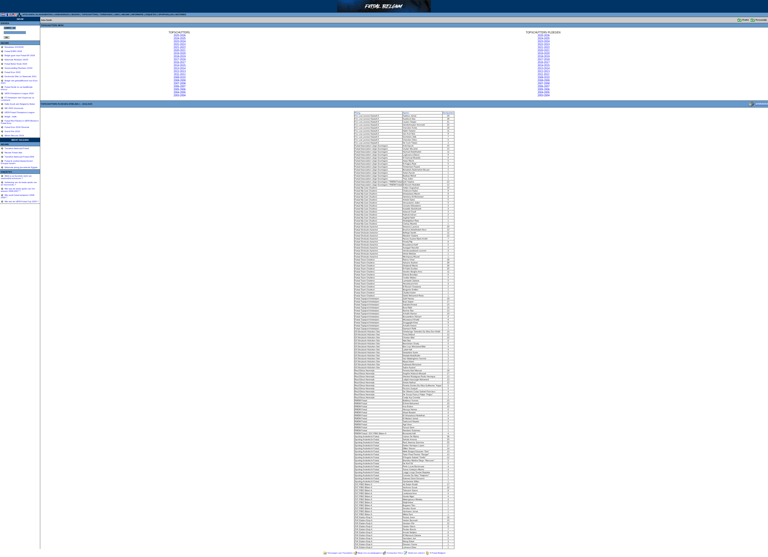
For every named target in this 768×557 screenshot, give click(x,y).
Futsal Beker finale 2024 (15, 64)
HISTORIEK (180, 14)
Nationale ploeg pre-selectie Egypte (21, 167)
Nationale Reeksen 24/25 (16, 60)
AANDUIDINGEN (62, 14)
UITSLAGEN (28, 14)
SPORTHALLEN (165, 14)
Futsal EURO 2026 (13, 51)
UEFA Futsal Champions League (19, 112)
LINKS (117, 14)
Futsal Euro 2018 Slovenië (16, 127)
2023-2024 (180, 41)
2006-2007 (180, 86)
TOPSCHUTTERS (90, 14)
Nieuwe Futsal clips (13, 152)
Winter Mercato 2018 (14, 135)
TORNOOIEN (106, 14)
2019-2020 (180, 53)
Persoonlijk (761, 20)
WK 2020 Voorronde (13, 108)
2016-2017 (180, 62)
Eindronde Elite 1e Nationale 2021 (20, 76)
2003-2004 (180, 95)
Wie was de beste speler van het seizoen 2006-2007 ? (18, 190)
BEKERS (75, 14)
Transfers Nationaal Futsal (16, 148)
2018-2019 (180, 56)
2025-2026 (180, 35)
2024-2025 (180, 38)
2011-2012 (180, 74)
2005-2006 (180, 89)
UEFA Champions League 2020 (19, 93)
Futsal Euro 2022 (12, 72)
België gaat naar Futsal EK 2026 (19, 55)
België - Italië (10, 116)
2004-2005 (180, 92)
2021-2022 (180, 47)
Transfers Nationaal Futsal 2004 (19, 157)
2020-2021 (180, 50)
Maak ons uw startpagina (369, 553)
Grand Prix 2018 (12, 131)
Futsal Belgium (438, 553)
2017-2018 (180, 59)
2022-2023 (180, 44)
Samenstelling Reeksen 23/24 (18, 68)
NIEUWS (126, 14)
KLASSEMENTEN (44, 14)
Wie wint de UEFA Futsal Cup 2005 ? (21, 201)
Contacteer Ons (394, 553)
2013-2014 (180, 68)
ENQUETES (151, 14)
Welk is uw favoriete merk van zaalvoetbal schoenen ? (16, 177)
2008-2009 (180, 80)
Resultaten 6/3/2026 (14, 47)
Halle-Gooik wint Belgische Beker (19, 104)
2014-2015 (180, 65)
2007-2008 (180, 83)
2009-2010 (180, 77)
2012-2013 (180, 71)
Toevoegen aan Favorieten (339, 553)
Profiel (745, 20)
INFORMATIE (137, 14)
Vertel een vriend (416, 553)
